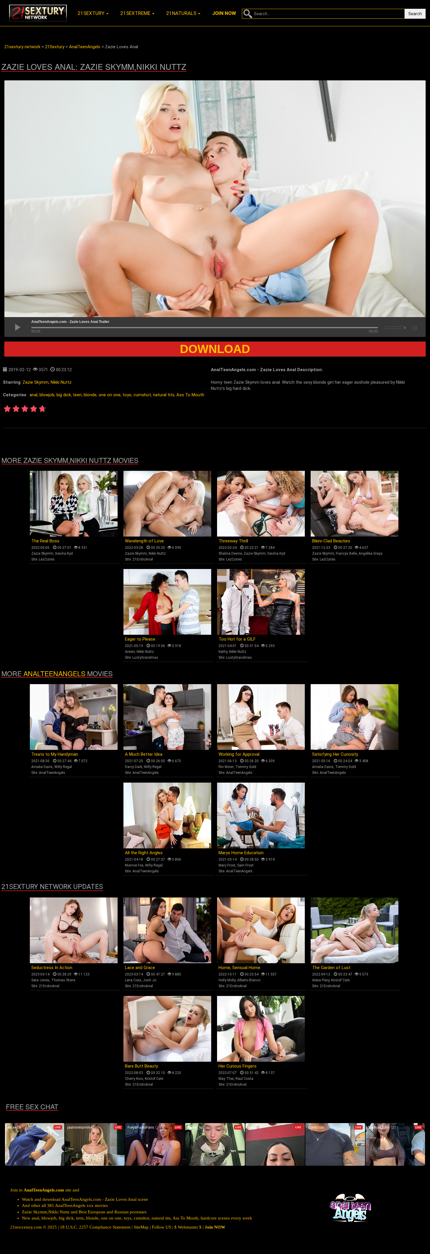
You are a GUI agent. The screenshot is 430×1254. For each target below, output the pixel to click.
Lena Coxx (133, 980)
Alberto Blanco (248, 980)
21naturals (181, 13)
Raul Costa (244, 1079)
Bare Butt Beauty (141, 1066)
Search (415, 13)
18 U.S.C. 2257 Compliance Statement (95, 1227)
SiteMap (141, 1227)
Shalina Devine (230, 553)
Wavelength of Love (144, 541)
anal (33, 394)
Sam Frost (245, 865)
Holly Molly (227, 980)
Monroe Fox (134, 865)
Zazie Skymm (36, 382)
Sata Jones (40, 980)
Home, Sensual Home (239, 967)
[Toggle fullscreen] (414, 327)
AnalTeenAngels (54, 673)
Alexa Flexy (320, 980)
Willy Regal (63, 767)
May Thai (226, 1079)
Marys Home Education (241, 852)
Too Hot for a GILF (237, 639)
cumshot (142, 394)
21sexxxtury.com (26, 1227)
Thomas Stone (63, 980)
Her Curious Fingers (238, 1066)
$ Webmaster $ (188, 1227)
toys (127, 394)
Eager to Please (140, 639)
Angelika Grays (371, 553)
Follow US (161, 1227)
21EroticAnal (143, 559)
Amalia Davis (42, 767)
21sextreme (136, 13)
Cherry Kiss (134, 1079)
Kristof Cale (340, 980)
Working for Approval (239, 754)
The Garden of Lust (331, 967)
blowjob (46, 394)
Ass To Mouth (190, 394)
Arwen (130, 652)
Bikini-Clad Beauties (331, 541)
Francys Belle (346, 553)
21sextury (92, 13)
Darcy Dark (133, 767)
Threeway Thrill (233, 541)
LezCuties (47, 559)
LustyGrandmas (145, 657)
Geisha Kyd (64, 553)
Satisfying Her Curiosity (335, 754)
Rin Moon (226, 767)
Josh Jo (149, 980)
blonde (90, 394)
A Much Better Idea (143, 754)
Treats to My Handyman (54, 754)
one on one (110, 394)
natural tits (163, 394)
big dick (63, 394)
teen (77, 394)
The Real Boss (45, 541)
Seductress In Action (51, 967)
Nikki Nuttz (61, 382)
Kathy (223, 652)
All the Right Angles (144, 852)
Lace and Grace (140, 967)
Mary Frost (227, 865)
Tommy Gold (245, 767)
